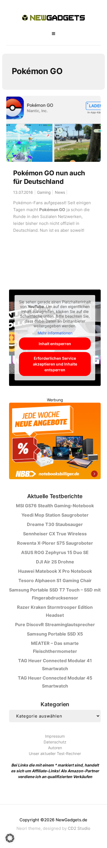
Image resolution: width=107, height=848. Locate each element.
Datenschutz (55, 742)
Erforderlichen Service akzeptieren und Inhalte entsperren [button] (55, 364)
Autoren (55, 747)
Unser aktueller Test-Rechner (55, 753)
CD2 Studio (79, 828)
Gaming (44, 192)
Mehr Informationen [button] (55, 333)
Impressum (55, 736)
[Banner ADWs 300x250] (55, 442)
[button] (10, 838)
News (60, 192)
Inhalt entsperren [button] (55, 343)
